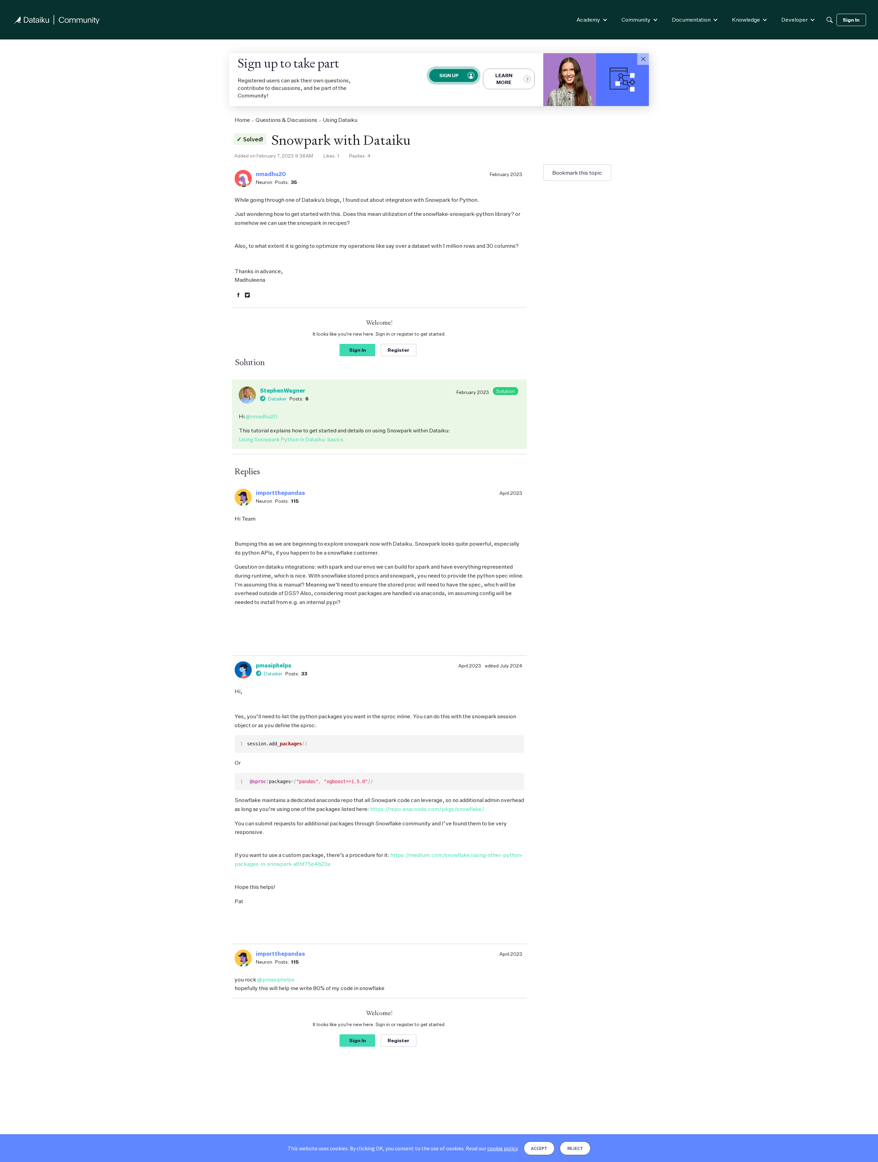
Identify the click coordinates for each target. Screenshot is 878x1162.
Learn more (503, 78)
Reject (575, 1148)
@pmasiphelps (276, 979)
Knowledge (746, 19)
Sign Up (449, 75)
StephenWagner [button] (282, 390)
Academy (588, 19)
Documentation (691, 19)
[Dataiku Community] (56, 19)
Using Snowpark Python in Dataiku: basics (291, 439)
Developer (794, 19)
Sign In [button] (357, 350)
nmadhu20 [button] (271, 174)
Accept (539, 1148)
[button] (643, 59)
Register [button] (399, 350)
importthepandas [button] (280, 492)
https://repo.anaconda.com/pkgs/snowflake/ (427, 808)
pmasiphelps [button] (273, 665)
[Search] (829, 20)
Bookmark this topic (577, 172)
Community (636, 19)
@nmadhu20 (261, 416)
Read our (492, 1148)
